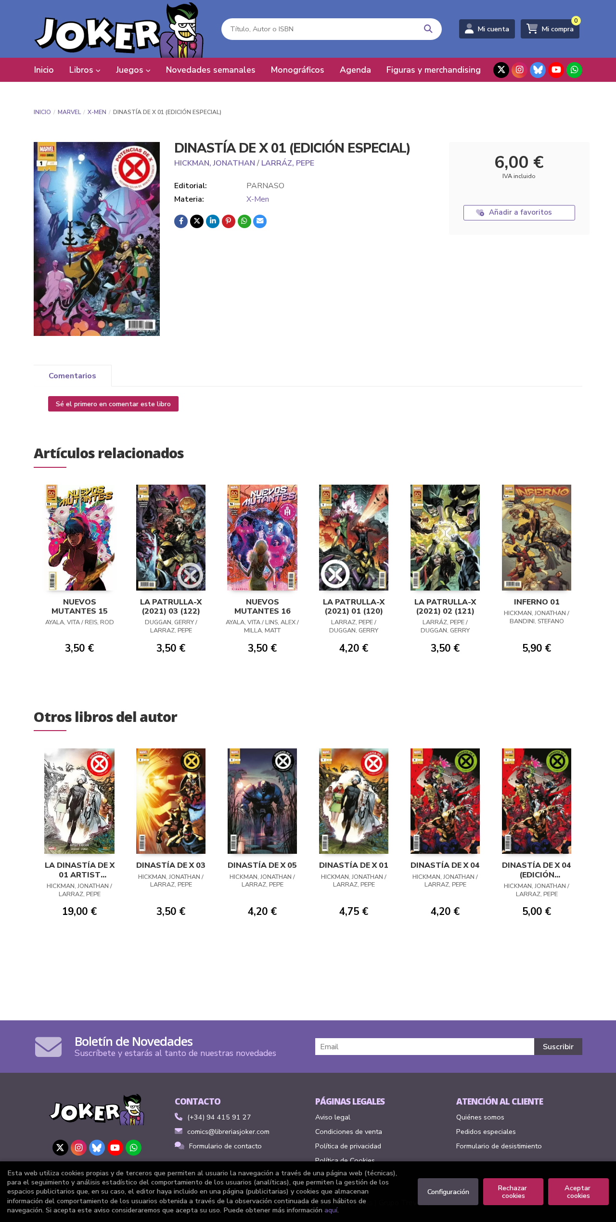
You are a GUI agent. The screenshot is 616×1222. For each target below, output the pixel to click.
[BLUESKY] (538, 70)
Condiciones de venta (348, 1131)
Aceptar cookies (578, 1191)
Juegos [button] (131, 70)
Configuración (448, 1191)
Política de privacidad (348, 1146)
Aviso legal (332, 1117)
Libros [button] (82, 70)
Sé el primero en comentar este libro (113, 404)
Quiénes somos (480, 1117)
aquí (330, 1210)
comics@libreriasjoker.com (228, 1131)
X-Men (97, 112)
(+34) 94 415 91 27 (219, 1117)
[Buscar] (428, 29)
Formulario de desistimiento (499, 1146)
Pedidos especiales (486, 1131)
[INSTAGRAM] (519, 70)
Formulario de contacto (225, 1146)
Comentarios (72, 376)
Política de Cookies (345, 1160)
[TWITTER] (501, 70)
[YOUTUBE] (556, 70)
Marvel (69, 112)
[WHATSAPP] (574, 70)
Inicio (42, 112)
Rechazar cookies (513, 1191)
